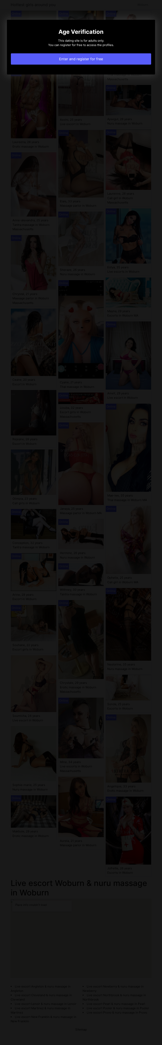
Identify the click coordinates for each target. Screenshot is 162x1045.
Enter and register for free (81, 59)
